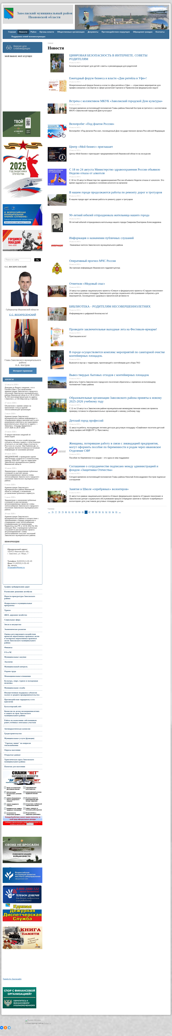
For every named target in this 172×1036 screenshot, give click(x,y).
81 (69, 512)
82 (73, 512)
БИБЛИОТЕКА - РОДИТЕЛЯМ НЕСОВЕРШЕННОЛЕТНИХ (110, 306)
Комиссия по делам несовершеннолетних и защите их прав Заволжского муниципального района (21, 713)
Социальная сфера (12, 620)
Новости (23, 32)
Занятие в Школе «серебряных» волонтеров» (99, 489)
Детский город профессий (86, 420)
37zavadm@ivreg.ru (16, 567)
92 (106, 512)
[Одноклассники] (5, 1027)
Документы (93, 32)
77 (56, 512)
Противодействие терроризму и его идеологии (19, 701)
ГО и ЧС (8, 652)
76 (52, 512)
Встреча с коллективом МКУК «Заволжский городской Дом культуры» (116, 101)
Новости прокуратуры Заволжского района (19, 597)
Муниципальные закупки (15, 657)
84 (79, 512)
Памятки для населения (14, 767)
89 (96, 512)
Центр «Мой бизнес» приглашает (91, 146)
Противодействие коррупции (116, 32)
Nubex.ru (47, 1023)
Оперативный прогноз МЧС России (92, 260)
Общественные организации (71, 32)
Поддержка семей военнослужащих (28, 37)
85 (83, 512)
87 (89, 512)
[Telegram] (9, 1027)
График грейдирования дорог (17, 587)
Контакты (160, 32)
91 (103, 512)
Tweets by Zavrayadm (12, 979)
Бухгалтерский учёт (12, 707)
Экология (8, 662)
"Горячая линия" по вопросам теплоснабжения (17, 744)
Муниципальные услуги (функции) (19, 738)
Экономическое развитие (15, 629)
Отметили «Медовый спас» (87, 283)
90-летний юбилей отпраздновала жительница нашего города (109, 215)
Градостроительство (13, 734)
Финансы (8, 647)
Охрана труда (10, 671)
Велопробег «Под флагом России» (91, 124)
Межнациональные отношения (17, 676)
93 (110, 512)
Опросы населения (12, 750)
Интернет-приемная (23, 371)
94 (113, 512)
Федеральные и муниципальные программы (18, 604)
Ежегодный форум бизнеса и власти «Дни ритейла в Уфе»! (108, 78)
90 (100, 512)
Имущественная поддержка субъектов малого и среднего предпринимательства (21, 694)
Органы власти (47, 32)
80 (66, 512)
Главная (12, 32)
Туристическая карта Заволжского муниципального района (19, 761)
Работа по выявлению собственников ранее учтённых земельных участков (20, 721)
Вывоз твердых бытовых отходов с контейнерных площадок (109, 375)
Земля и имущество (12, 625)
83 (76, 512)
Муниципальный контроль (16, 667)
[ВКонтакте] (1, 1027)
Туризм (7, 610)
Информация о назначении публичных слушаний (101, 238)
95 (116, 512)
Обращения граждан (142, 32)
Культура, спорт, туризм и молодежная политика (21, 682)
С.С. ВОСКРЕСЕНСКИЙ (22, 314)
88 (93, 512)
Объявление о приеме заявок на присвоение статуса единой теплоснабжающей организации (18, 408)
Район (33, 32)
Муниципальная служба (14, 688)
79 (63, 512)
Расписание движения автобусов (18, 592)
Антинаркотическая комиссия (17, 729)
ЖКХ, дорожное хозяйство (15, 615)
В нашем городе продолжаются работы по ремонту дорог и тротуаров (115, 192)
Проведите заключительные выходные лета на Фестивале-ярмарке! (113, 329)
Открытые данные (12, 755)
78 (59, 512)
